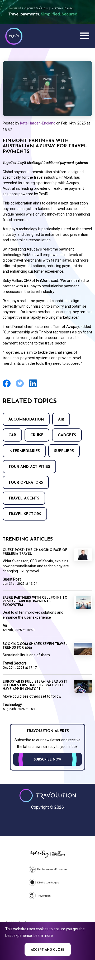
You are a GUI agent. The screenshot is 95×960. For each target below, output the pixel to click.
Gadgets (67, 435)
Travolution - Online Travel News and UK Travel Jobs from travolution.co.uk (47, 795)
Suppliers (64, 451)
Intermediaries (24, 451)
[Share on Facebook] (7, 386)
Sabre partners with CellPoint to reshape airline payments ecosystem (35, 601)
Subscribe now (47, 759)
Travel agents (23, 499)
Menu (84, 35)
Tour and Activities (29, 467)
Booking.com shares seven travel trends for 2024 (35, 646)
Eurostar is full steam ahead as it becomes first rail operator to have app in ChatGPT (35, 685)
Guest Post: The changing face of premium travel (35, 552)
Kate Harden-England (37, 123)
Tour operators (25, 483)
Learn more (43, 935)
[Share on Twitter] (20, 386)
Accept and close (47, 950)
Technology (12, 704)
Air (61, 420)
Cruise (37, 435)
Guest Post (12, 579)
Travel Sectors (24, 514)
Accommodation (26, 420)
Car (12, 435)
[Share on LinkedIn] (33, 386)
